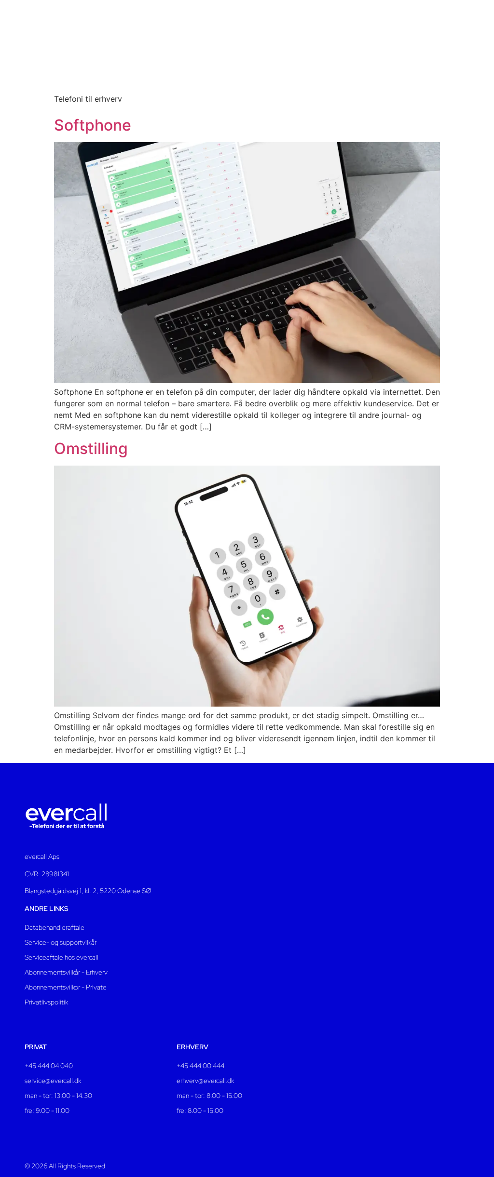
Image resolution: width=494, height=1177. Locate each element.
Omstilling (91, 448)
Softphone (92, 125)
